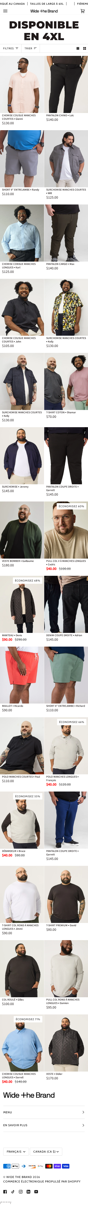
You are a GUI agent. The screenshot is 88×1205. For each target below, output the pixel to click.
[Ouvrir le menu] (9, 11)
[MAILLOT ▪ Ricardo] (22, 675)
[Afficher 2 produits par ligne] (84, 48)
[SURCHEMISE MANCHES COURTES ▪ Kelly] (22, 381)
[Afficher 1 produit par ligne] (77, 48)
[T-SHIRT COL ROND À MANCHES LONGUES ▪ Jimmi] (22, 894)
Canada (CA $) (44, 1151)
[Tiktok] (13, 1192)
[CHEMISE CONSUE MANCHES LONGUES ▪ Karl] (22, 233)
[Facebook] (5, 1192)
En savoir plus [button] (15, 1125)
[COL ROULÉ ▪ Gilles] (22, 968)
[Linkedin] (28, 1192)
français (14, 1151)
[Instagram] (21, 1192)
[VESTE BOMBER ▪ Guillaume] (22, 530)
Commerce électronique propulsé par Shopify (42, 1181)
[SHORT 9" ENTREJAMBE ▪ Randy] (22, 158)
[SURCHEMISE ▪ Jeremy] (22, 455)
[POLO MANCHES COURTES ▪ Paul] (22, 745)
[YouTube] (36, 1192)
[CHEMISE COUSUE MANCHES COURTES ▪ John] (22, 307)
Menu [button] (7, 1112)
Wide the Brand (19, 1177)
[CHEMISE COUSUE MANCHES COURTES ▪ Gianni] (22, 84)
